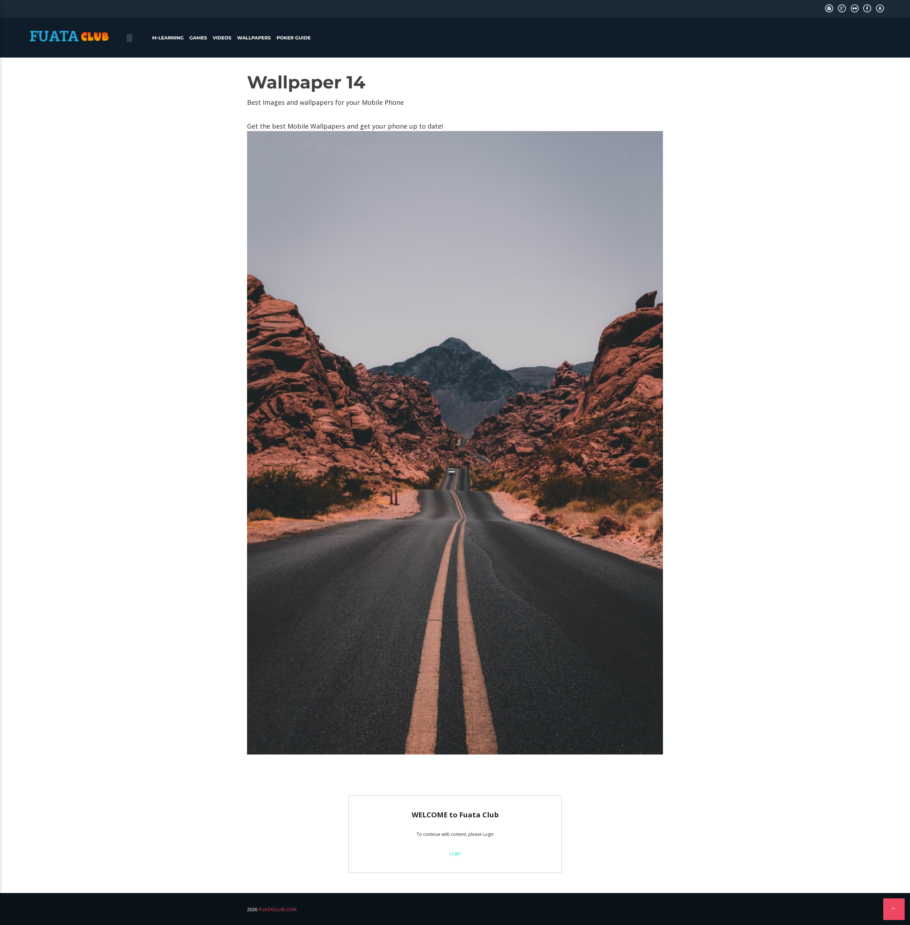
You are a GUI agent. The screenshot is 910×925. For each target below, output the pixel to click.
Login (455, 853)
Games (198, 38)
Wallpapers (254, 38)
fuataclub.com (277, 909)
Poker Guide (294, 38)
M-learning (168, 38)
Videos (222, 38)
